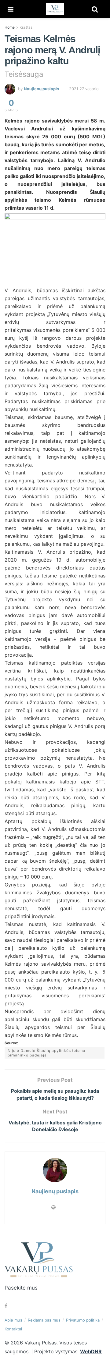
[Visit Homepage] (55, 9)
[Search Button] (95, 9)
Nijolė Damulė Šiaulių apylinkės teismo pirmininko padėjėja (46, 1052)
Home (10, 27)
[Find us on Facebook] (6, 1305)
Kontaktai (13, 1328)
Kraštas (26, 27)
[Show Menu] (10, 9)
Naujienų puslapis (41, 88)
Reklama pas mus (44, 1320)
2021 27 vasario (84, 88)
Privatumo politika (83, 1320)
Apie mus (13, 1320)
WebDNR (91, 1351)
